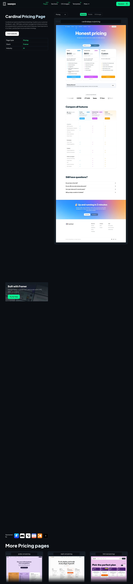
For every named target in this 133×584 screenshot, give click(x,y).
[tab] (83, 14)
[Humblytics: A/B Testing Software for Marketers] (39, 535)
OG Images (70, 580)
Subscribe (82, 580)
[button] (86, 4)
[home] (18, 4)
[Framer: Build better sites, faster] (16, 535)
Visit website (12, 34)
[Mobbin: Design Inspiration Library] (22, 535)
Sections (60, 580)
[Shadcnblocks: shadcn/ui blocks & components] (28, 535)
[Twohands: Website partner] (34, 535)
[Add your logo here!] (45, 535)
